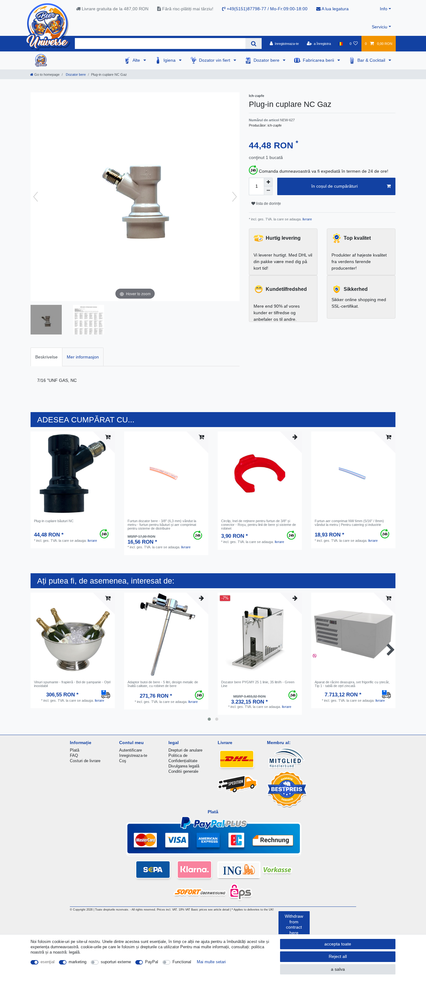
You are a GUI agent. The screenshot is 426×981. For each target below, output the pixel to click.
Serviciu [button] (379, 26)
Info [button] (383, 8)
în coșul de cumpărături (334, 186)
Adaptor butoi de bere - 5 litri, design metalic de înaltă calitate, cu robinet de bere (163, 684)
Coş (122, 760)
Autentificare (130, 750)
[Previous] (36, 196)
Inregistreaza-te (133, 755)
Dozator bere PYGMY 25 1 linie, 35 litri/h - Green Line (257, 684)
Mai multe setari (211, 961)
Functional (181, 961)
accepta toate (337, 943)
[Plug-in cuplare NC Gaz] (46, 320)
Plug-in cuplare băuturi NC (54, 521)
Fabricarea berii (319, 60)
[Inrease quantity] (268, 182)
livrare (307, 219)
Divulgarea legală (183, 766)
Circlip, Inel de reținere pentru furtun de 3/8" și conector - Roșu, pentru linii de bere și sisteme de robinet (258, 525)
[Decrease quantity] (268, 190)
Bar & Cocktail (371, 60)
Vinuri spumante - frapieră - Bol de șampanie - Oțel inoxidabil (72, 684)
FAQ (74, 755)
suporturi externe (116, 961)
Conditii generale (183, 771)
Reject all (338, 956)
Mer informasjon (83, 356)
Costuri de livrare (85, 760)
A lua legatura (335, 8)
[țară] (340, 43)
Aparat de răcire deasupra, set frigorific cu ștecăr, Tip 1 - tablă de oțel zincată (352, 684)
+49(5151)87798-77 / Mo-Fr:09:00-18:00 (266, 8)
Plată (74, 750)
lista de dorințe (268, 203)
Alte (137, 60)
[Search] (253, 43)
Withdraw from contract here (294, 924)
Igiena (170, 60)
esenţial (48, 961)
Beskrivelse (46, 356)
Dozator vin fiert (215, 60)
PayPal (151, 961)
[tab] (46, 357)
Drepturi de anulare (185, 750)
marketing (77, 961)
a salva (338, 969)
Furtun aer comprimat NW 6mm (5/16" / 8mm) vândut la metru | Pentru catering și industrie (349, 523)
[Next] (235, 196)
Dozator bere (267, 60)
